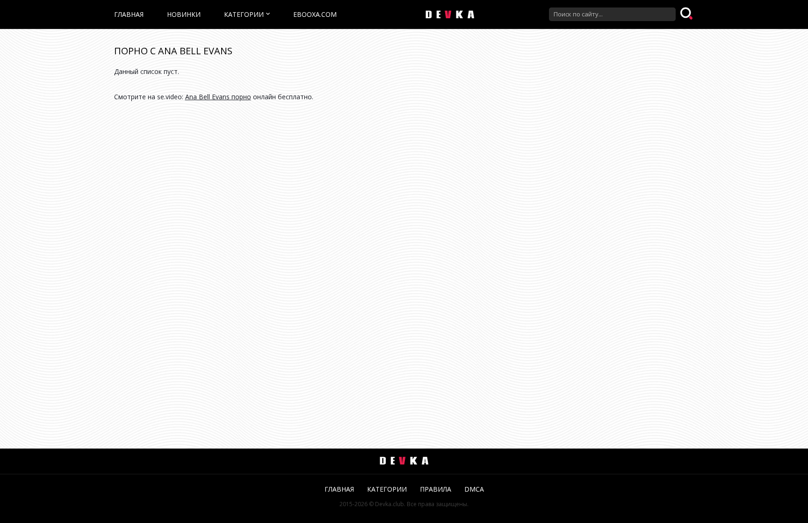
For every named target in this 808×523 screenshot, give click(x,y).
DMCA (474, 489)
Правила (435, 489)
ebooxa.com (315, 14)
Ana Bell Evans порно (218, 96)
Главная (129, 14)
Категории (244, 14)
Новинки (184, 14)
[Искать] (687, 14)
